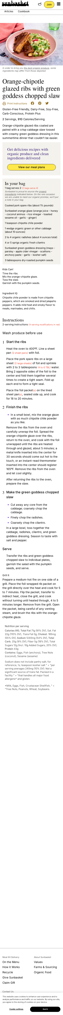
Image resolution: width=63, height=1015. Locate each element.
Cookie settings (16, 1009)
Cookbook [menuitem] (24, 11)
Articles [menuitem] (8, 11)
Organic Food (42, 972)
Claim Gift (8, 982)
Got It (45, 1009)
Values (38, 962)
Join (49, 4)
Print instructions (17, 103)
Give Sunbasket (12, 977)
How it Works (11, 967)
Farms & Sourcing (45, 967)
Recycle (7, 972)
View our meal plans (31, 167)
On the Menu (10, 962)
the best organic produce (36, 68)
